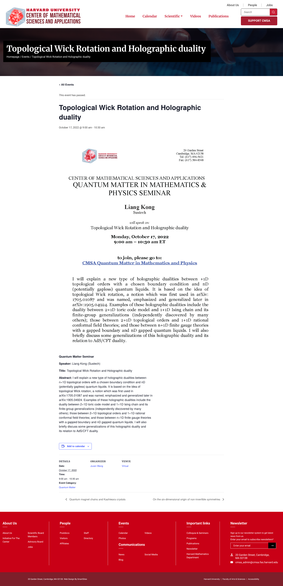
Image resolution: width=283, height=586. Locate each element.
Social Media (151, 554)
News (121, 554)
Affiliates (64, 543)
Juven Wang (96, 465)
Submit (272, 545)
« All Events (66, 84)
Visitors (64, 538)
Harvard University (212, 579)
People (252, 5)
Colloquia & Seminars (197, 533)
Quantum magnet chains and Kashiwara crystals (97, 499)
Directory (88, 538)
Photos (122, 538)
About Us (233, 5)
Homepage (13, 56)
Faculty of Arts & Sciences (234, 579)
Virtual (125, 465)
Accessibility (253, 579)
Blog (121, 560)
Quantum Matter (67, 487)
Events (25, 56)
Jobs (269, 5)
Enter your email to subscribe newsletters (252, 539)
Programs (192, 538)
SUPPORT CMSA (259, 20)
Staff (86, 533)
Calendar (150, 16)
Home (130, 16)
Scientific (172, 16)
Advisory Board (35, 542)
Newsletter (192, 549)
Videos (195, 16)
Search (273, 12)
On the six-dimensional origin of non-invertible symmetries (187, 499)
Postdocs (64, 533)
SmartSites (82, 579)
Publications (218, 16)
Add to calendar (76, 446)
